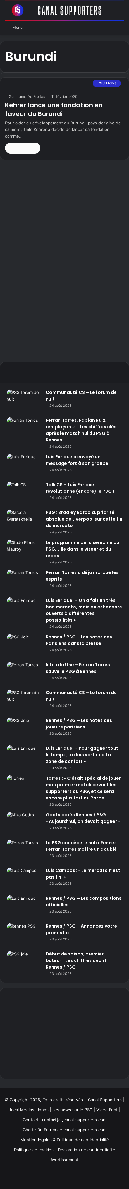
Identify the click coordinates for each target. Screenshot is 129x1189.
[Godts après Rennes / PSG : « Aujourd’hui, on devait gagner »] (24, 823)
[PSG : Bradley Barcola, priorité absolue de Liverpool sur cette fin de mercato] (24, 521)
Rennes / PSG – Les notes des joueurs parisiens (79, 723)
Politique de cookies (34, 1149)
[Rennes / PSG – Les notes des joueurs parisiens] (24, 729)
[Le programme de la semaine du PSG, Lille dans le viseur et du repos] (24, 551)
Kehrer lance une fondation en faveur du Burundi (54, 109)
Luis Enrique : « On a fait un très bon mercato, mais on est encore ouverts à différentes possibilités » (84, 610)
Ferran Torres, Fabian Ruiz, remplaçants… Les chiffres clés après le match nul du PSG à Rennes (81, 430)
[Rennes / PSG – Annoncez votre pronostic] (24, 934)
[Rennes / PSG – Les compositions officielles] (24, 907)
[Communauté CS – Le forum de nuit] (24, 401)
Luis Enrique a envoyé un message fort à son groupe (77, 460)
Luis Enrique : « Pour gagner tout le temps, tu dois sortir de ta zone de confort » (82, 754)
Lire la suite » (23, 147)
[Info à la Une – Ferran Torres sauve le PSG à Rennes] (24, 673)
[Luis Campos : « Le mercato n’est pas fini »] (24, 879)
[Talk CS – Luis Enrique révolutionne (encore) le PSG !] (24, 493)
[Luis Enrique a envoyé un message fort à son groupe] (24, 465)
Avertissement (64, 1159)
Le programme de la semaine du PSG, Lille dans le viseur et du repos (82, 549)
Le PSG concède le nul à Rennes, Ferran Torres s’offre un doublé (82, 845)
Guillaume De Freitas (27, 96)
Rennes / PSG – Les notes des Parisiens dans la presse (79, 640)
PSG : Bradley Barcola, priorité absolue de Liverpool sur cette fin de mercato (84, 519)
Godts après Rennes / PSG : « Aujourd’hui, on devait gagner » (83, 818)
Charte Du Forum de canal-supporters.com (64, 1129)
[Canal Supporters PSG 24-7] (64, 10)
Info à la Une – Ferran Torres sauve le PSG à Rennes (78, 668)
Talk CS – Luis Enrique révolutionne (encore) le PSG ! (80, 487)
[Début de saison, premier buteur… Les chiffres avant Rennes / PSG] (24, 962)
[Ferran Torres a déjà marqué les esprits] (24, 581)
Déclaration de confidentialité (86, 1149)
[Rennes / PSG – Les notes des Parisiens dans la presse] (24, 645)
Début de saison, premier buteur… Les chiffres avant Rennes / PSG (76, 960)
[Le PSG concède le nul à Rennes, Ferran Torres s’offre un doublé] (24, 851)
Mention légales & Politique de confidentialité (64, 1139)
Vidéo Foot (107, 1109)
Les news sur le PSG (72, 1109)
